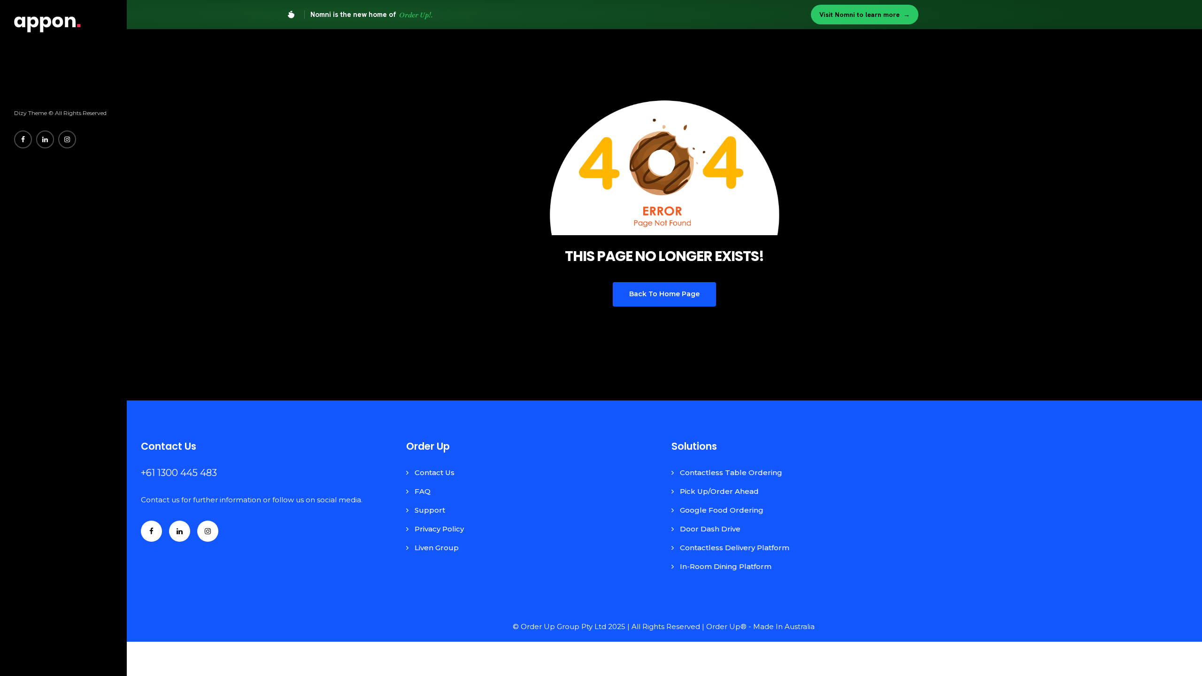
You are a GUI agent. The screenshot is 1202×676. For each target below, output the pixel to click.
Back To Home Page (664, 294)
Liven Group (437, 547)
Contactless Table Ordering (731, 472)
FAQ (423, 491)
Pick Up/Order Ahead (719, 491)
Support (430, 510)
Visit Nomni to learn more (864, 14)
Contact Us (435, 472)
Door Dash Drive (710, 528)
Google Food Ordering (721, 510)
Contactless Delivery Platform (734, 547)
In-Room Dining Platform (725, 566)
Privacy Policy (439, 528)
